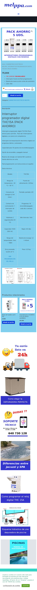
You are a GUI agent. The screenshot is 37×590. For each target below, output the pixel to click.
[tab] (18, 108)
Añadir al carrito (15, 95)
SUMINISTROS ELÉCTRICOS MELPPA (18, 100)
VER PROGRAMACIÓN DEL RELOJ (9, 259)
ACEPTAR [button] (26, 585)
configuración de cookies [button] (11, 586)
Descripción (6, 108)
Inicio (3, 64)
